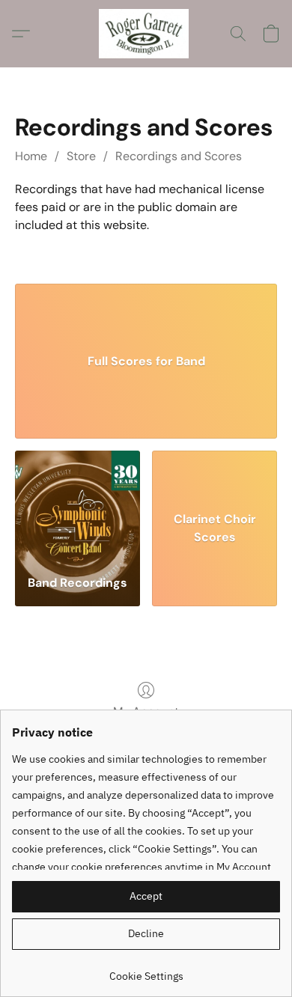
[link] (146, 970)
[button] (146, 33)
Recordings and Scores (178, 156)
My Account (146, 711)
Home (31, 156)
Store (81, 156)
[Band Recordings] (77, 507)
